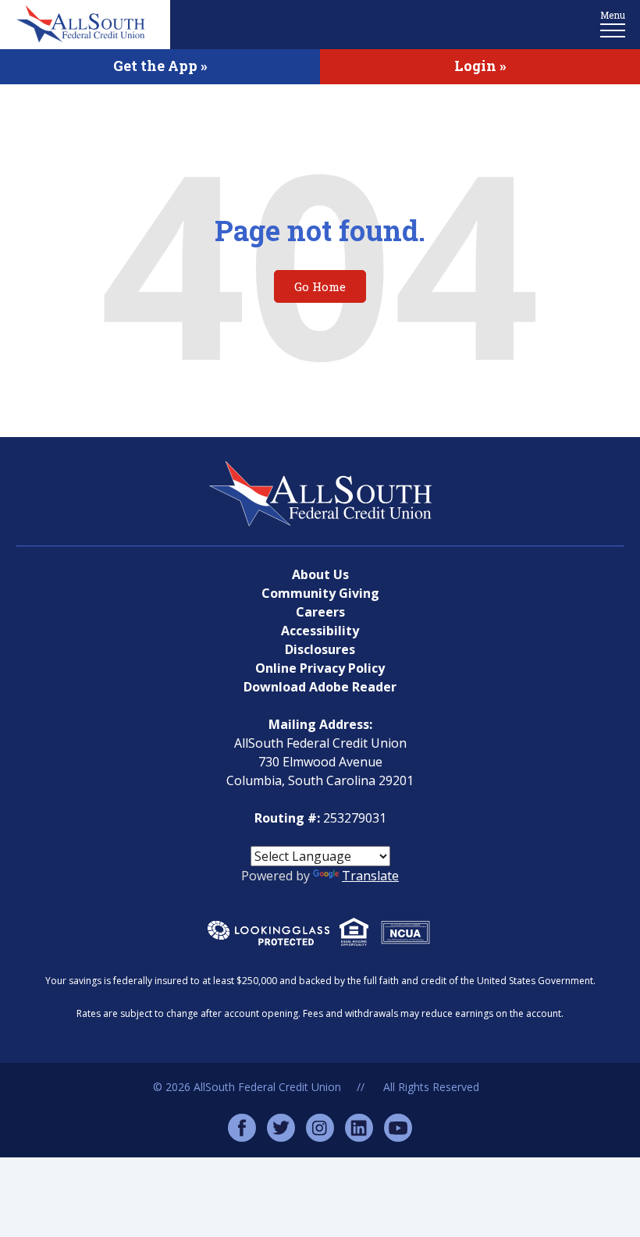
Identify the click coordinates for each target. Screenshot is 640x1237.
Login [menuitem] (475, 65)
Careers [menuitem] (320, 611)
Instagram (320, 1128)
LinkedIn (359, 1128)
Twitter (281, 1128)
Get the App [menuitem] (155, 65)
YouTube (398, 1128)
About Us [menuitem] (320, 574)
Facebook (242, 1128)
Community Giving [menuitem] (320, 593)
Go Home (320, 286)
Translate (370, 875)
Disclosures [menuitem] (320, 649)
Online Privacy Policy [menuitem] (320, 668)
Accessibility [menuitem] (320, 630)
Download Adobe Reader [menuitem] (320, 686)
